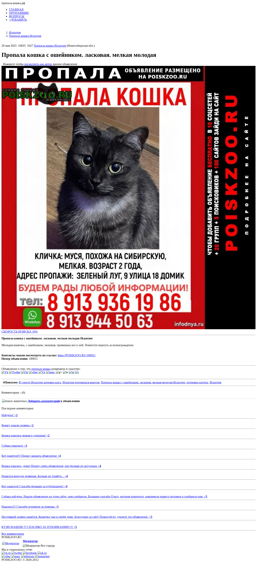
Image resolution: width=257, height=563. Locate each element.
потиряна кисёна (197, 382)
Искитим (215, 382)
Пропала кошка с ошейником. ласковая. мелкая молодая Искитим (143, 382)
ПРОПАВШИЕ (19, 12)
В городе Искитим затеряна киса (40, 382)
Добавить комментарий (44, 401)
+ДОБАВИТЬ (18, 19)
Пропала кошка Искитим (50, 45)
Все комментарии (13, 533)
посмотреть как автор (38, 64)
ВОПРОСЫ (16, 16)
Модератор (30, 541)
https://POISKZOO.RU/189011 (77, 355)
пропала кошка (41, 368)
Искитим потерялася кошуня (80, 382)
